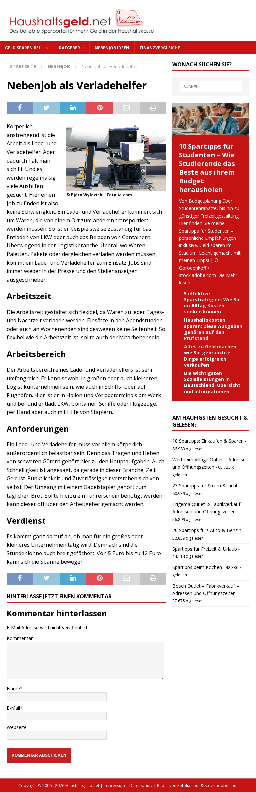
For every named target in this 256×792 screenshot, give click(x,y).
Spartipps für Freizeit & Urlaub (204, 549)
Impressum (114, 785)
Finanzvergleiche (160, 48)
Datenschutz (141, 785)
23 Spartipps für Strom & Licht (205, 485)
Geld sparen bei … (24, 48)
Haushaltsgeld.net (82, 785)
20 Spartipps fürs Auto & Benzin (206, 530)
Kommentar (20, 638)
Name (13, 688)
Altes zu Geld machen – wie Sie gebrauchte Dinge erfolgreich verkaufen (212, 355)
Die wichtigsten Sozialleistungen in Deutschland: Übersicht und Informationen (212, 382)
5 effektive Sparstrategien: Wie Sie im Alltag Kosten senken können (212, 302)
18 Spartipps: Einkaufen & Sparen (208, 441)
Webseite (17, 727)
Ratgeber (69, 48)
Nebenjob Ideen (112, 48)
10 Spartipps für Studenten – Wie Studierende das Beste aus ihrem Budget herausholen (207, 168)
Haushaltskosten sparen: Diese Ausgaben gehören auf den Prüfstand (213, 329)
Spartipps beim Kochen (197, 567)
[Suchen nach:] (210, 86)
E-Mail (13, 708)
